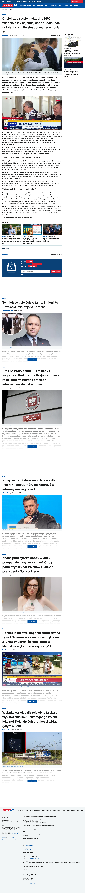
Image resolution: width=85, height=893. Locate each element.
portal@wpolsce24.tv (30, 839)
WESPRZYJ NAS (32, 1)
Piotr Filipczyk (6, 650)
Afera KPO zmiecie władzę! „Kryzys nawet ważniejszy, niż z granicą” (52, 239)
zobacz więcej (32, 359)
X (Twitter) (9, 837)
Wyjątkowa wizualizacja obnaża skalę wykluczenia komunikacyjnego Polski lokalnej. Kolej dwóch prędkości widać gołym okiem (29, 719)
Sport (45, 5)
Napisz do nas (15, 833)
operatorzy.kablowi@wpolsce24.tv (32, 858)
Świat (33, 5)
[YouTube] (82, 810)
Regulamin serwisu (58, 889)
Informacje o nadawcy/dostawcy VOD (76, 889)
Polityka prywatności (50, 889)
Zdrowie (65, 5)
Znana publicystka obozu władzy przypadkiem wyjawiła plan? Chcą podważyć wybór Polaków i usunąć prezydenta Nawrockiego (27, 564)
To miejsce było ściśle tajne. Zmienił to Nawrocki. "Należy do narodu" (30, 305)
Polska (29, 5)
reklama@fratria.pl (29, 853)
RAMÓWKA (39, 1)
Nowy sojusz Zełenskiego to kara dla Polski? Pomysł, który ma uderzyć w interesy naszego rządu (28, 484)
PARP (7, 248)
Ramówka (4, 839)
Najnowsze (23, 5)
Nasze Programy (73, 5)
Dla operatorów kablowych (21, 1)
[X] (59, 35)
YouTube (13, 837)
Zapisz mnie (55, 271)
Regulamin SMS (65, 889)
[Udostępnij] (61, 35)
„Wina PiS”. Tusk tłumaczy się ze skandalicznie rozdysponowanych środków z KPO (11, 240)
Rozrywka (51, 5)
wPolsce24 (5, 35)
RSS (45, 889)
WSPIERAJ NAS (32, 883)
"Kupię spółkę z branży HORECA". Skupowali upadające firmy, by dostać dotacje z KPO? (72, 52)
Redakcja (4, 1)
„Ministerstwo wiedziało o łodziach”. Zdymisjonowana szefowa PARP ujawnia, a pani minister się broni (32, 240)
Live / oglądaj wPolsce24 (11, 839)
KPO (4, 248)
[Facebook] (57, 35)
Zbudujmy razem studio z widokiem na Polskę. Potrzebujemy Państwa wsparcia (71, 73)
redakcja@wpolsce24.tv (30, 845)
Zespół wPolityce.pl (7, 310)
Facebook (4, 837)
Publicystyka (58, 5)
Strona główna (5, 9)
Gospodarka (39, 5)
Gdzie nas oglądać (11, 1)
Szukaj (67, 1)
